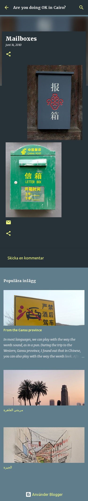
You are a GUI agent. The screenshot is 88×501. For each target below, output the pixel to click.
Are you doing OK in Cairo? (39, 7)
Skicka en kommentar (26, 258)
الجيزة (8, 467)
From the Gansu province (23, 330)
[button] (8, 54)
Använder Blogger (47, 494)
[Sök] (81, 7)
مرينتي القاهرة (13, 410)
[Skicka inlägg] (8, 224)
